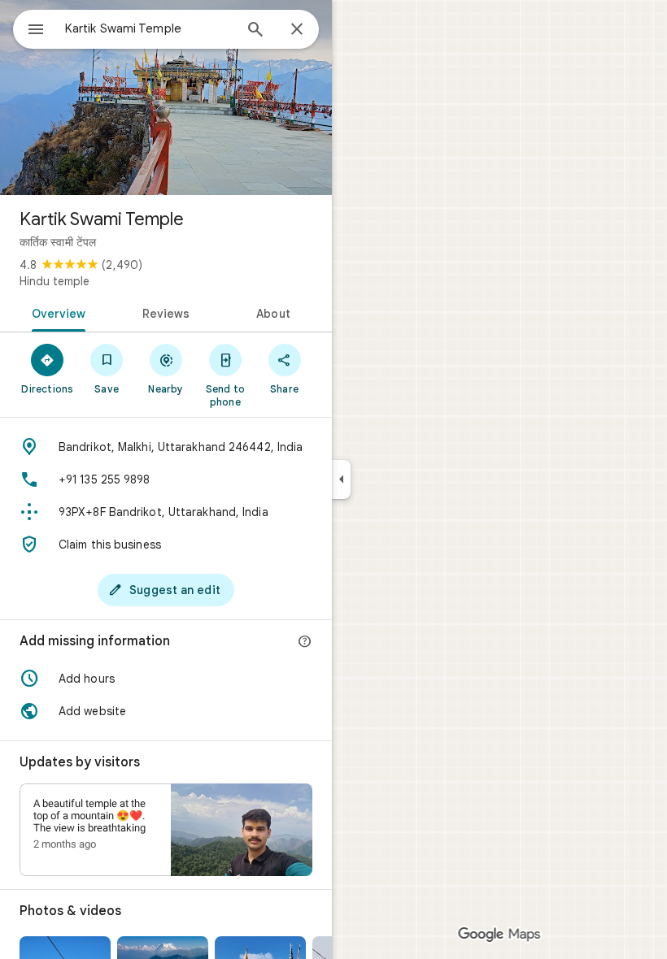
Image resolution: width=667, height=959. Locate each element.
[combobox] (149, 28)
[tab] (55, 312)
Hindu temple (54, 281)
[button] (166, 678)
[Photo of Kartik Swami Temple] (166, 97)
